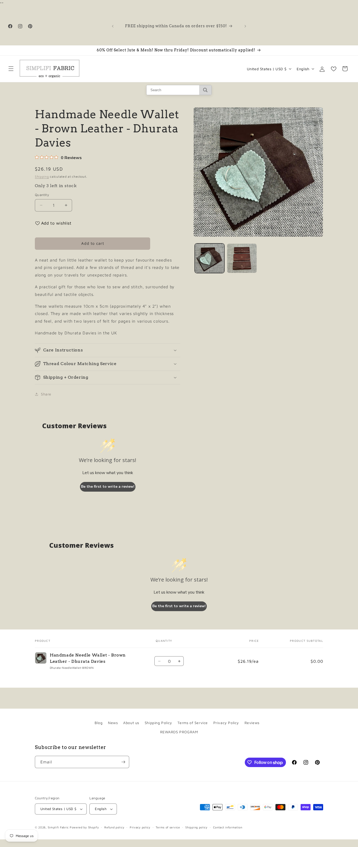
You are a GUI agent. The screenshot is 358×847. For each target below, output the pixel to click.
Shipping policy (196, 827)
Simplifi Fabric (58, 827)
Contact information (227, 827)
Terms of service (168, 827)
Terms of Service (192, 722)
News (113, 722)
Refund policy (114, 827)
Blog (98, 722)
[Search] (205, 90)
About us (131, 722)
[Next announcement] (245, 26)
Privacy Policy (226, 722)
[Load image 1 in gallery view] (209, 258)
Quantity (42, 195)
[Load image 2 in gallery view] (242, 258)
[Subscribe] (123, 762)
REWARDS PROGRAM (179, 732)
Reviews (252, 722)
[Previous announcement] (112, 26)
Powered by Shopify (84, 827)
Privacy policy (140, 827)
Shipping (42, 176)
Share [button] (46, 394)
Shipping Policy (158, 722)
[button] (11, 68)
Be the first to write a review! (107, 486)
